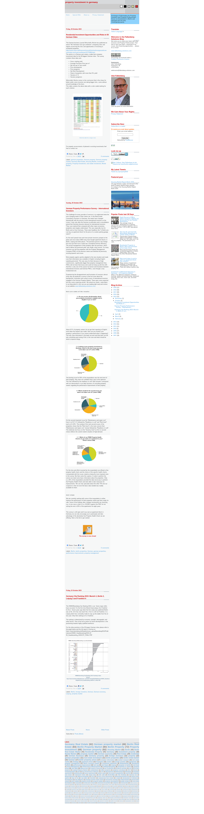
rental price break (89, 782)
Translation (121, 787)
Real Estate (121, 754)
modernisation (134, 794)
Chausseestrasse (85, 784)
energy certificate (107, 791)
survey (121, 801)
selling (122, 799)
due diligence (79, 779)
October (118, 300)
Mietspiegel (119, 771)
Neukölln (132, 786)
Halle (78, 786)
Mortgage (128, 771)
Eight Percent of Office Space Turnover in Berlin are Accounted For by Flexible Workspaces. (129, 219)
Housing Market (91, 161)
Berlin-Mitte (111, 774)
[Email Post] (82, 156)
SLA (92, 776)
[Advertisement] (82, 185)
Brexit (135, 770)
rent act (128, 773)
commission (134, 789)
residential (135, 754)
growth (66, 792)
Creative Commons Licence (120, 59)
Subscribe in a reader (118, 126)
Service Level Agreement (104, 776)
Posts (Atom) (79, 734)
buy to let (75, 778)
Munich (126, 786)
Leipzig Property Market (80, 770)
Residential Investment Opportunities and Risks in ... (127, 303)
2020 (115, 287)
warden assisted (91, 802)
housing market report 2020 (91, 792)
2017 (115, 292)
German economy (100, 692)
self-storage (116, 799)
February (118, 318)
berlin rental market (131, 758)
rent (130, 768)
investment (76, 794)
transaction (124, 782)
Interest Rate (107, 786)
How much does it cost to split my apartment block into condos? (128, 260)
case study (104, 789)
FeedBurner (129, 140)
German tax (133, 774)
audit (68, 789)
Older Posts (105, 730)
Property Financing (96, 768)
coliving (118, 789)
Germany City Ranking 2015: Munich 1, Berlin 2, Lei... (126, 310)
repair (90, 799)
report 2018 (97, 799)
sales (109, 799)
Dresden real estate (109, 784)
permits (95, 796)
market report (101, 773)
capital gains (84, 789)
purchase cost (127, 797)
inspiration (126, 792)
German (90, 551)
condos (109, 762)
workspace (111, 802)
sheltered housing (69, 801)
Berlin (73, 551)
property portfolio (121, 768)
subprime (116, 782)
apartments (132, 762)
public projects (125, 781)
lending (83, 794)
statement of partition (103, 782)
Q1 (87, 787)
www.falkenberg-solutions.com (85, 286)
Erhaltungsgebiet (70, 771)
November (118, 298)
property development (112, 781)
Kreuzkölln (115, 786)
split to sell (114, 801)
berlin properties (81, 551)
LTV (102, 771)
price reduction (112, 796)
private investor (120, 762)
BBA (73, 784)
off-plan (67, 796)
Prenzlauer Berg (70, 787)
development (69, 779)
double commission (89, 791)
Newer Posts (70, 730)
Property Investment (79, 163)
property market (77, 694)
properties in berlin (124, 766)
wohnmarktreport (101, 802)
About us (86, 15)
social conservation (82, 801)
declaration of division (130, 778)
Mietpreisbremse (70, 776)
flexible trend (126, 791)
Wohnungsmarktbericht (122, 776)
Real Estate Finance (95, 787)
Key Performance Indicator (90, 771)
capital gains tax (94, 789)
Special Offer (77, 15)
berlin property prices (88, 760)
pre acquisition (109, 768)
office (72, 796)
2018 (115, 290)
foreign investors (81, 692)
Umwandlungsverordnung (132, 787)
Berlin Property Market (89, 747)
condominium (94, 770)
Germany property (96, 756)
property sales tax (103, 797)
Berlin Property (116, 747)
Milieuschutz (84, 768)
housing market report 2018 (94, 779)
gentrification (78, 773)
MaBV (121, 786)
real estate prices (76, 799)
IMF (101, 786)
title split (102, 774)
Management (110, 771)
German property (89, 159)
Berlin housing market (91, 763)
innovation (119, 792)
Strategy (75, 762)
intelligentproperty (109, 766)
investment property (127, 752)
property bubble (98, 781)
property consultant (119, 770)
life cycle (89, 794)
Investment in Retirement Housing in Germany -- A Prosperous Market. (123, 272)
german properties (77, 159)
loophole (96, 794)
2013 (115, 322)
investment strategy (112, 779)
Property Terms (81, 787)
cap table (84, 778)
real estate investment (94, 163)
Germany (110, 752)
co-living (112, 789)
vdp (84, 802)
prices (119, 796)
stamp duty (92, 774)
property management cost (88, 797)
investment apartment (109, 763)
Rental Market (70, 754)
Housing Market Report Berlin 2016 (122, 182)
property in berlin (124, 765)
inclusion (102, 792)
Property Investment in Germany (81, 2)
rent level (136, 765)
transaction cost (129, 801)
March (117, 316)
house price (79, 792)
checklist (93, 778)
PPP (138, 786)
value (79, 802)
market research (123, 760)
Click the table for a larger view (87, 137)
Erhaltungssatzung (132, 784)
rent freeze (104, 765)
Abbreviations (133, 782)
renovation (78, 782)
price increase (102, 796)
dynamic (99, 791)
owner (77, 796)
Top (115, 787)
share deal (129, 799)
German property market (107, 744)
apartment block (87, 762)
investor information (108, 760)
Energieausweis (121, 784)
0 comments (105, 156)
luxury (101, 794)
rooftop (104, 799)
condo (118, 778)
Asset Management (73, 766)
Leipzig (68, 694)
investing (68, 794)
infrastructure (110, 792)
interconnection (135, 792)
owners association (86, 796)
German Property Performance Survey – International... (125, 306)
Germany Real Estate (78, 161)
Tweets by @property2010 (119, 171)
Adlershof (67, 784)
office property (105, 770)
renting (85, 799)
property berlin (86, 781)
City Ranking (122, 774)
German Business (76, 756)
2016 (115, 294)
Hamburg (92, 786)
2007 (115, 335)
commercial (126, 789)
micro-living (117, 794)
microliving (125, 794)
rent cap (96, 765)
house (72, 792)
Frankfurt (72, 786)
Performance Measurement (91, 766)
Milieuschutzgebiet (83, 776)
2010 (115, 328)
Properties (99, 762)
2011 (115, 326)
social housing (93, 801)
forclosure (134, 791)
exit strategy (117, 791)
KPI (79, 771)
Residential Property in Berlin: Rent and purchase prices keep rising (128, 246)
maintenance (108, 794)
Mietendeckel (124, 763)
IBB (97, 786)
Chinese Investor (97, 784)
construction (68, 791)
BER (78, 784)
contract (75, 791)
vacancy (74, 802)
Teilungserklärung (107, 787)
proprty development (115, 797)
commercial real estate (105, 778)
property (131, 756)
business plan (75, 789)
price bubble (75, 781)
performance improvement (75, 553)
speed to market (104, 801)
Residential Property (93, 752)
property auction (127, 796)
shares (136, 799)
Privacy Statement (98, 15)
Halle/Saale (85, 786)
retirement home (80, 774)
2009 (115, 331)
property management (91, 553)
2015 (115, 296)
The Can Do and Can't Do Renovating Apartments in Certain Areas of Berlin (128, 233)
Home (67, 15)
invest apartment (90, 773)
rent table (75, 768)
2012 (115, 324)
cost (81, 791)
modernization (124, 779)
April (117, 314)
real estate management (115, 773)
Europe (67, 786)
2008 (115, 333)
